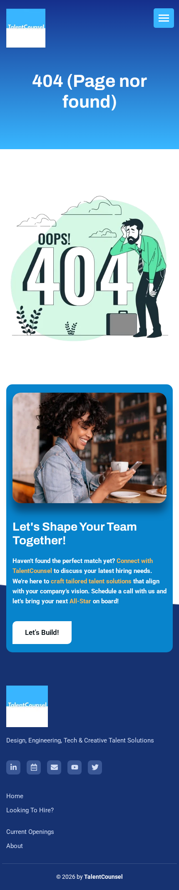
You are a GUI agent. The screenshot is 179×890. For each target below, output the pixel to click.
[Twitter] (95, 767)
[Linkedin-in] (13, 767)
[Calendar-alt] (34, 767)
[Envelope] (54, 767)
